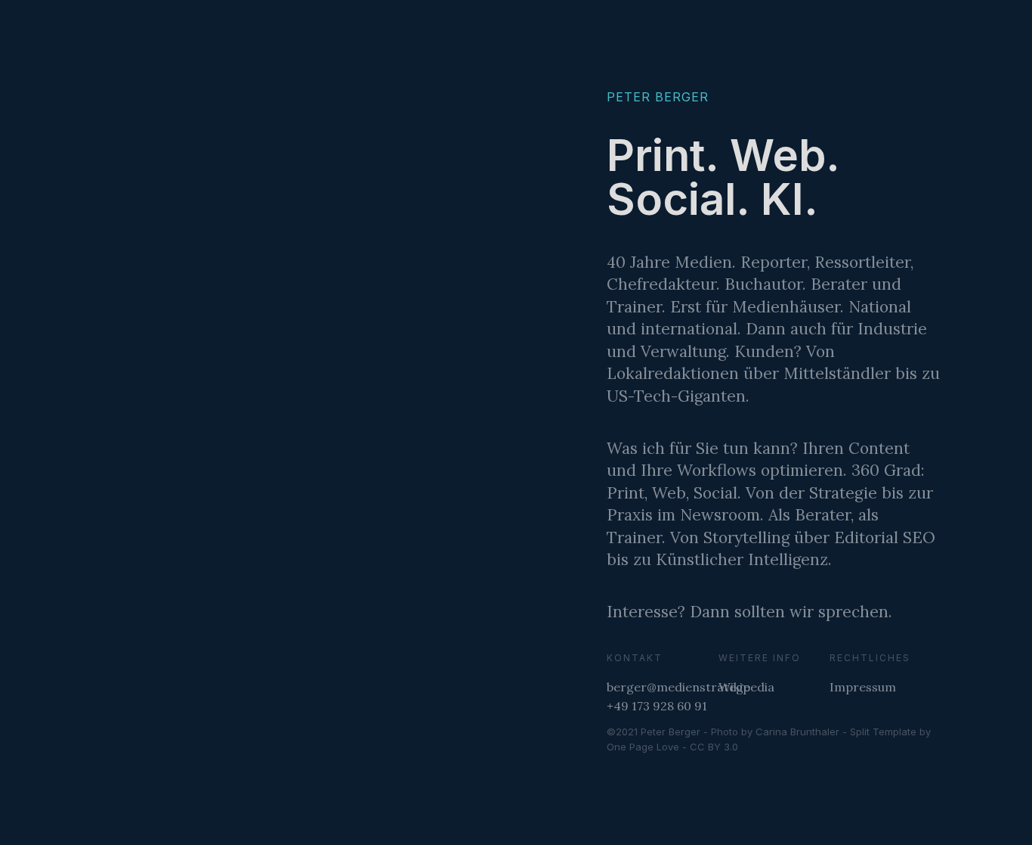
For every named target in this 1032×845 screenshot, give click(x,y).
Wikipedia (746, 686)
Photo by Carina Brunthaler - (780, 731)
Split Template (883, 731)
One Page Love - (648, 747)
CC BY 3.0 (714, 747)
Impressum (863, 686)
